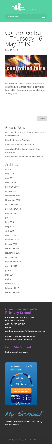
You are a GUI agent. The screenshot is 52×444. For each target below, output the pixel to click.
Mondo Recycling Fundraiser (18, 140)
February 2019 (12, 186)
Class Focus (38, 440)
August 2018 (11, 213)
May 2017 (9, 274)
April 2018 (9, 230)
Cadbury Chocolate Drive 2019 (19, 144)
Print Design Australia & (24, 440)
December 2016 (12, 292)
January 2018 (11, 244)
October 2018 (11, 204)
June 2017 (9, 270)
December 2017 (12, 248)
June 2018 (9, 222)
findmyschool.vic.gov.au (16, 352)
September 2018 (13, 208)
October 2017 (11, 257)
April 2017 (9, 279)
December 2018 (12, 195)
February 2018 (12, 239)
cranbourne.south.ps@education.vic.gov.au (25, 331)
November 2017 (12, 252)
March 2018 (10, 235)
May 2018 (9, 226)
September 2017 (13, 261)
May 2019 (9, 173)
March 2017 (10, 283)
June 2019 (9, 169)
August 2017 (11, 266)
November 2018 (12, 200)
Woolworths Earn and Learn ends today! (24, 156)
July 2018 (9, 217)
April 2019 (9, 178)
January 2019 (11, 191)
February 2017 (12, 288)
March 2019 (10, 182)
